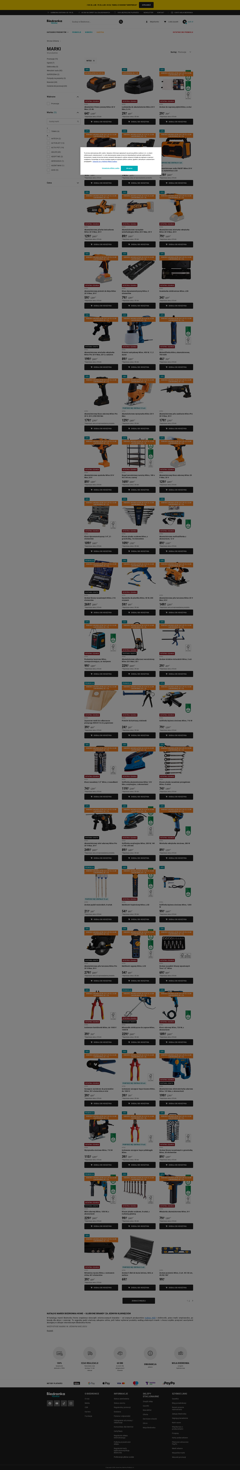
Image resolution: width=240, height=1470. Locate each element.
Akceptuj (129, 168)
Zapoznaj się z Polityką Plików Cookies (105, 161)
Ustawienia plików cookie (111, 168)
